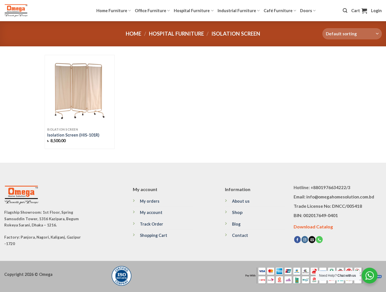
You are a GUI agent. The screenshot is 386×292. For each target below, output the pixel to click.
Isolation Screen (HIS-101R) (73, 135)
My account (151, 212)
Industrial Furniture (237, 10)
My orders (149, 201)
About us (241, 201)
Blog (236, 224)
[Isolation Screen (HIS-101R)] (79, 90)
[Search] (345, 10)
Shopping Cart (153, 235)
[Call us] (319, 239)
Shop (237, 212)
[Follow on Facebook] (297, 239)
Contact (240, 235)
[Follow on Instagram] (305, 239)
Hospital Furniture (192, 10)
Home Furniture (111, 10)
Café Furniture (278, 10)
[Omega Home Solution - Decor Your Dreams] (32, 10)
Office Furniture (150, 10)
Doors (306, 10)
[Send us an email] (312, 239)
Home (133, 34)
